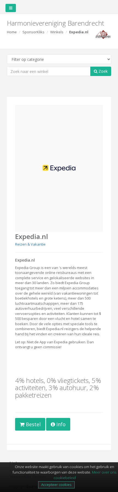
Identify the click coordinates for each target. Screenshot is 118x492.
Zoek (102, 71)
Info (60, 424)
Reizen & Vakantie (30, 244)
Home (12, 31)
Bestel (32, 424)
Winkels (56, 31)
